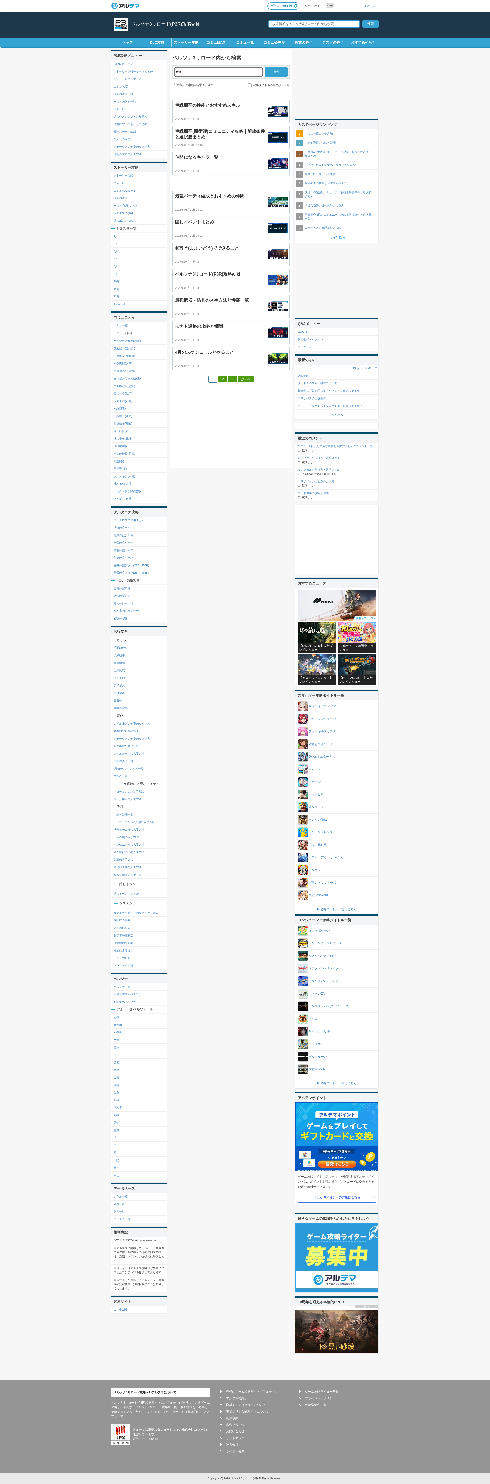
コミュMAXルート (125, 190)
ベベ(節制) (120, 446)
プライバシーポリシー (320, 1398)
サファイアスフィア (322, 706)
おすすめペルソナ (125, 1001)
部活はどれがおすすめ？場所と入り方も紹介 (333, 164)
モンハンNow (318, 819)
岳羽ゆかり (121, 647)
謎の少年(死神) (123, 438)
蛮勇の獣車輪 (122, 588)
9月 (116, 274)
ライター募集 (235, 1451)
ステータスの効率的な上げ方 (132, 146)
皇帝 (116, 1047)
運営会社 (232, 1444)
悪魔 (116, 1130)
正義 (116, 1077)
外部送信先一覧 (315, 1405)
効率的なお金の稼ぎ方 (128, 730)
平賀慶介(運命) (123, 416)
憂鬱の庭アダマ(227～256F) (131, 565)
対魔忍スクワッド (321, 744)
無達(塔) (119, 461)
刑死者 (118, 1107)
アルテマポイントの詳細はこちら (337, 1197)
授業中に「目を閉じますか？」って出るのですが (329, 390)
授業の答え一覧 (123, 93)
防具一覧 (119, 1211)
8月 (116, 266)
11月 (116, 289)
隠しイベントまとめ (126, 893)
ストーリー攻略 (186, 42)
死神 (116, 1115)
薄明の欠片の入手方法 (128, 154)
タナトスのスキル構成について (317, 383)
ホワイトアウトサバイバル (327, 857)
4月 (116, 236)
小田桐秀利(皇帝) (124, 370)
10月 (116, 281)
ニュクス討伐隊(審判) (127, 491)
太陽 (116, 1160)
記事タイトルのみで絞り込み (271, 85)
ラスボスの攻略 (123, 213)
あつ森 (313, 1019)
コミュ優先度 (274, 42)
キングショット (319, 807)
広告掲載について (238, 1425)
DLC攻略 (157, 42)
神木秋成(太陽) (123, 483)
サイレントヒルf (320, 1031)
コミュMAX (215, 42)
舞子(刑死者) (122, 431)
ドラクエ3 (316, 1044)
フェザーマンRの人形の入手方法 (134, 822)
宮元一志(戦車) (123, 393)
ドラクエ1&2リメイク (324, 968)
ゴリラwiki (120, 1309)
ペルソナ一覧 (122, 986)
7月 (116, 258)
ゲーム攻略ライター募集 (322, 1391)
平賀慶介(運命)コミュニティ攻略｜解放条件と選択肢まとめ (338, 216)
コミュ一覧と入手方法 (128, 78)
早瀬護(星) (120, 468)
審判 (116, 1167)
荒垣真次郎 (121, 707)
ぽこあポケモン (319, 930)
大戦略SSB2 (317, 1069)
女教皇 (118, 1032)
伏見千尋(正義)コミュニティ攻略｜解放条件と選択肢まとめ (338, 194)
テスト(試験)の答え (126, 205)
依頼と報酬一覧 (123, 814)
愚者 (116, 1017)
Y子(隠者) (120, 408)
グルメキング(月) (124, 476)
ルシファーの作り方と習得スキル (319, 457)
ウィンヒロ (316, 794)
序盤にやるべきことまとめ (130, 124)
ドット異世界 (318, 845)
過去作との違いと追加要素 (130, 116)
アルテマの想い (237, 1398)
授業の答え (304, 42)
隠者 (116, 1085)
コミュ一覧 (245, 42)
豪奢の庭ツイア (123, 550)
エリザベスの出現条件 (312, 398)
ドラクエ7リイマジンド (325, 981)
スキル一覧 (121, 1196)
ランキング (369, 368)
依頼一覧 (119, 108)
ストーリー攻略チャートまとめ (133, 71)
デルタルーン (318, 1056)
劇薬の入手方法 (123, 859)
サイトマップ (235, 1438)
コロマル (119, 692)
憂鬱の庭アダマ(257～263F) (131, 572)
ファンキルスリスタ (322, 731)
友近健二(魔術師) (124, 348)
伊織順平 (119, 655)
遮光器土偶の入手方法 (128, 867)
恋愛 (116, 1062)
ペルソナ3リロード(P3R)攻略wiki (165, 24)
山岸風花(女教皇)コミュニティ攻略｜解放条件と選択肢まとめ (338, 153)
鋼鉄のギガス (122, 595)
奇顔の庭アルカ (123, 535)
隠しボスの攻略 (123, 220)
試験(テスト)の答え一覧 (129, 768)
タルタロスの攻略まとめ (129, 520)
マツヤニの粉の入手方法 (129, 844)
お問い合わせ (235, 1431)
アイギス (119, 685)
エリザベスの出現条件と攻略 (323, 227)
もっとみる (335, 414)
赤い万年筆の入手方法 (128, 799)
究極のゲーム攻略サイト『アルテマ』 (252, 1391)
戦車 (116, 1069)
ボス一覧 (119, 182)
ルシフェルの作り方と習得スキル (319, 469)
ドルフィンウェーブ (322, 719)
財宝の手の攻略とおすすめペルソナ (327, 183)
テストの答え (333, 42)
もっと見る (337, 237)
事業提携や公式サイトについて (247, 1411)
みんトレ (315, 769)
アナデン (315, 782)
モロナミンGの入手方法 (129, 791)
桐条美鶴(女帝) (123, 363)
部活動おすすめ (123, 942)
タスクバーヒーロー (322, 956)
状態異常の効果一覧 (126, 745)
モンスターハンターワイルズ (328, 1006)
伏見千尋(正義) (123, 401)
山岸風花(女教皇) (124, 355)
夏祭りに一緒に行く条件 (320, 174)
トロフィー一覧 (123, 965)
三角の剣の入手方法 (126, 837)
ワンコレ (315, 870)
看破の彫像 (121, 618)
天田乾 (118, 700)
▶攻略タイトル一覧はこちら (337, 909)
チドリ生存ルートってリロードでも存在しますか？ (330, 405)
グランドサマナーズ (322, 882)
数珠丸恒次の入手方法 (128, 874)
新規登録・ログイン (310, 339)
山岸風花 (119, 670)
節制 (116, 1122)
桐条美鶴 (119, 677)
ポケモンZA (317, 993)
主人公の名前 (122, 139)
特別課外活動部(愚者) (127, 340)
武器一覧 (119, 1204)
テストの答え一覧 (125, 101)
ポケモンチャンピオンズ (325, 943)
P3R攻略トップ (123, 63)
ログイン (369, 5)
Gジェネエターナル (322, 756)
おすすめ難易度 (123, 935)
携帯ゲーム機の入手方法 (129, 829)
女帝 (116, 1039)
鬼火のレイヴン (123, 603)
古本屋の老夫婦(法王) (127, 378)
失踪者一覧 (121, 776)
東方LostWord (318, 895)
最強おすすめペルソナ (128, 994)
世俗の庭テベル (123, 527)
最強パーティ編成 (125, 131)
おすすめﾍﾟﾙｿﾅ (362, 42)
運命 (116, 1092)
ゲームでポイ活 (281, 6)
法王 (116, 1054)
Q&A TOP (304, 331)
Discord (303, 375)
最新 (356, 368)
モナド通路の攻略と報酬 (320, 142)
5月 (116, 243)
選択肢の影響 (122, 920)
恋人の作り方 (122, 927)
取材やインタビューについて (246, 1405)
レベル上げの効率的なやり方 (132, 723)
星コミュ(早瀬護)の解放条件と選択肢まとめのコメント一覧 (335, 446)
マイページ (305, 346)
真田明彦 (119, 662)
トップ (127, 42)
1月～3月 (119, 304)
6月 (116, 251)
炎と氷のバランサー (126, 610)
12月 (116, 296)
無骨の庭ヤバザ (123, 542)
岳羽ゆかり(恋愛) (124, 386)
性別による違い (123, 950)
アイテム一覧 (122, 1219)
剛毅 (116, 1100)
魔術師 (118, 1024)
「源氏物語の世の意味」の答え (324, 205)
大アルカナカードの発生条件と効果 (136, 912)
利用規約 (232, 1418)
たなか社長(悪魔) (124, 453)
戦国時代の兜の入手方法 (129, 852)
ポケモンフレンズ (321, 832)
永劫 (116, 1175)
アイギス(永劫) (123, 498)
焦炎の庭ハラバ (123, 557)
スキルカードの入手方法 (129, 753)
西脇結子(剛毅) (123, 423)
